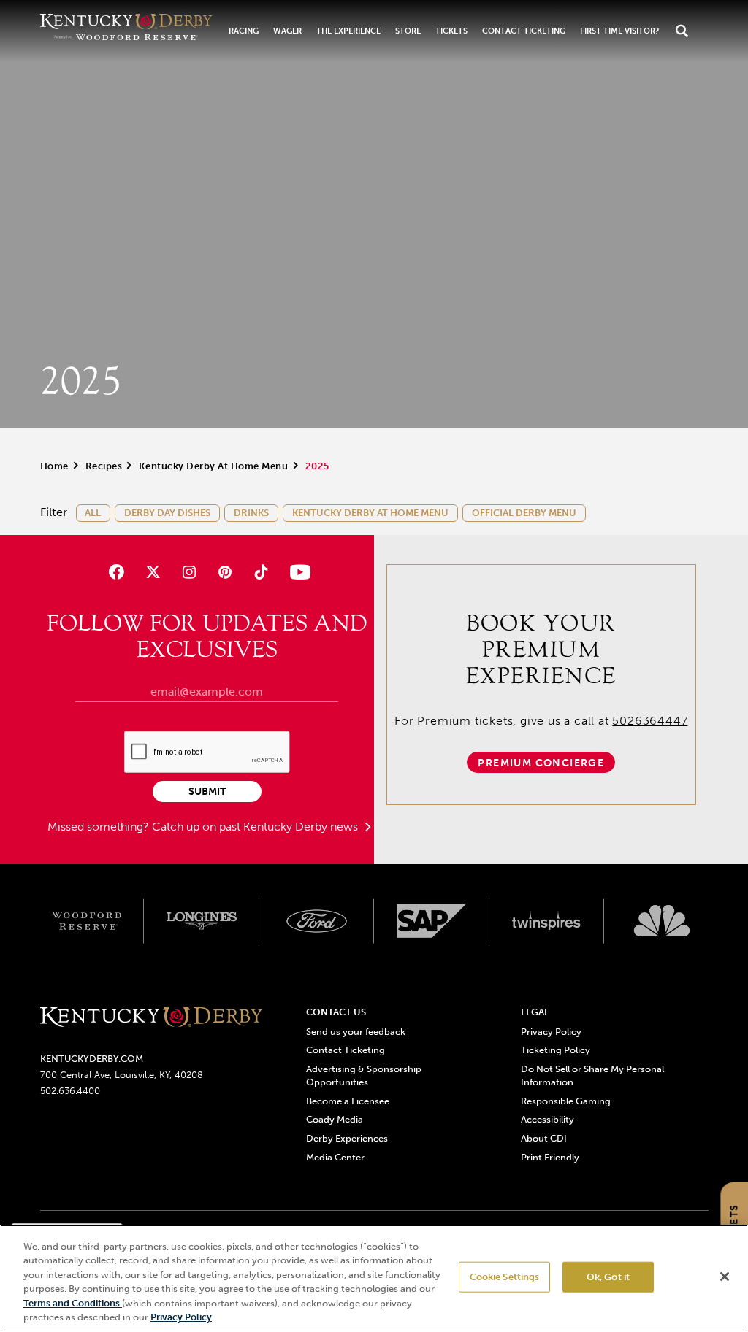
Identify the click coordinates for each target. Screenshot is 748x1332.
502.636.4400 (70, 1090)
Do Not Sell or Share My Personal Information (592, 1075)
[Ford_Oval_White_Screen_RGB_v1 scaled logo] (317, 921)
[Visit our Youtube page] (297, 572)
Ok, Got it (608, 1276)
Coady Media (334, 1119)
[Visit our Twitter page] (153, 572)
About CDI (544, 1138)
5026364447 (649, 721)
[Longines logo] (202, 920)
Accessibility (547, 1119)
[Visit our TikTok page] (261, 572)
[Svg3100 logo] (662, 920)
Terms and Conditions (72, 1303)
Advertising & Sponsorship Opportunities (363, 1075)
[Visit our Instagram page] (188, 572)
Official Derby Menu (524, 512)
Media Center (335, 1157)
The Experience (348, 31)
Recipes (104, 466)
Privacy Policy (551, 1031)
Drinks (251, 512)
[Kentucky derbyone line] (151, 1018)
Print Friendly (550, 1157)
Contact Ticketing (523, 31)
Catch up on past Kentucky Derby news (256, 827)
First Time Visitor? (619, 31)
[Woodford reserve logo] (87, 920)
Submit (207, 791)
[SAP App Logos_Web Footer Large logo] (432, 920)
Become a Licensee (347, 1101)
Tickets (451, 31)
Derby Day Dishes (167, 512)
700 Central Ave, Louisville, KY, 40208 (121, 1074)
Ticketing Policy (555, 1049)
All (93, 512)
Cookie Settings (505, 1276)
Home (54, 466)
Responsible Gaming (566, 1101)
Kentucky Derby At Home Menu (213, 466)
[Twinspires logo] (547, 920)
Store (408, 31)
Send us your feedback (355, 1031)
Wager (287, 31)
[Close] (725, 1276)
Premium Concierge (541, 763)
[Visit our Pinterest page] (224, 572)
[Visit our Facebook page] (116, 572)
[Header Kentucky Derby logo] (126, 31)
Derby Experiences (347, 1138)
